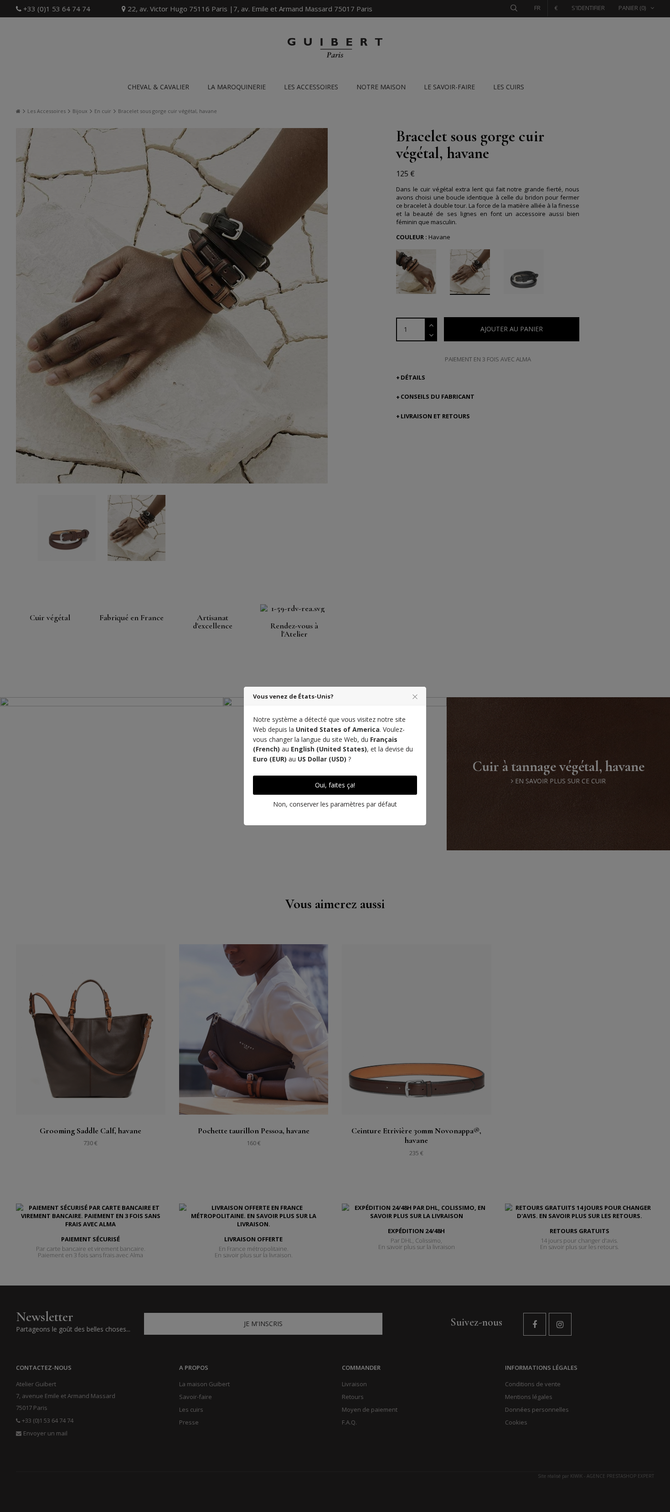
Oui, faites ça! (335, 785)
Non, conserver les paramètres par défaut (335, 804)
